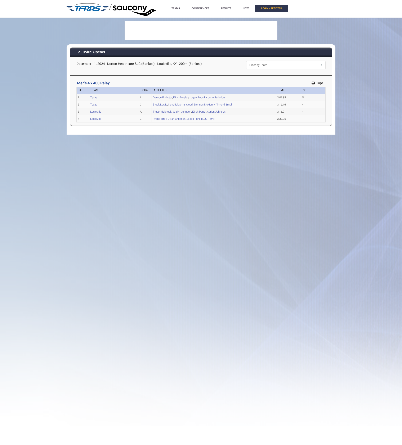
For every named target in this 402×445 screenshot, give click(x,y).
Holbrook (162, 111)
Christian (177, 118)
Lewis (160, 104)
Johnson (182, 111)
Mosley (180, 97)
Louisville (95, 111)
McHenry (204, 104)
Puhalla (195, 118)
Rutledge (216, 97)
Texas (93, 97)
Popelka (198, 97)
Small (224, 104)
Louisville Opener (90, 52)
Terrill (209, 118)
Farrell (160, 118)
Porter (199, 111)
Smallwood (180, 104)
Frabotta (162, 97)
